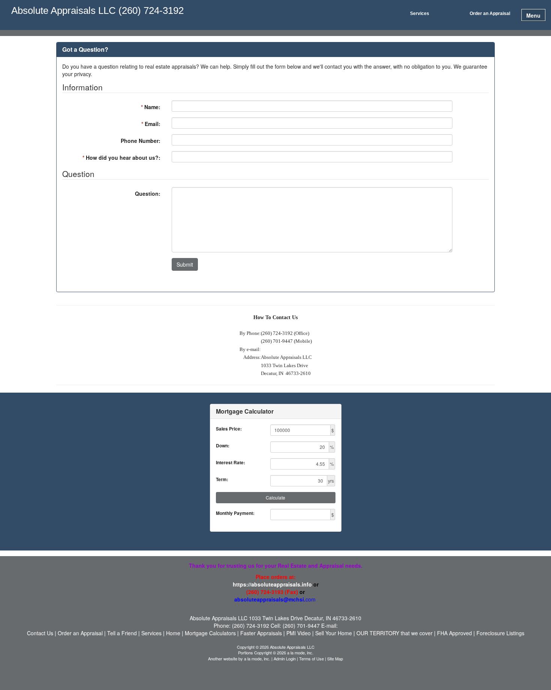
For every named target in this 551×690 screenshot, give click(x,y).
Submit (185, 264)
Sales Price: (229, 429)
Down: (222, 445)
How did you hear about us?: (121, 157)
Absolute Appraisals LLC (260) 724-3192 (97, 11)
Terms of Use (311, 659)
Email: (150, 124)
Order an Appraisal (490, 13)
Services (419, 13)
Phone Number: (140, 140)
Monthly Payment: (235, 513)
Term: (222, 479)
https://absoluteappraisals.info (272, 584)
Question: (147, 193)
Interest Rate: (230, 462)
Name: (150, 107)
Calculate (275, 497)
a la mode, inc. (257, 659)
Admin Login (285, 659)
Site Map (335, 659)
